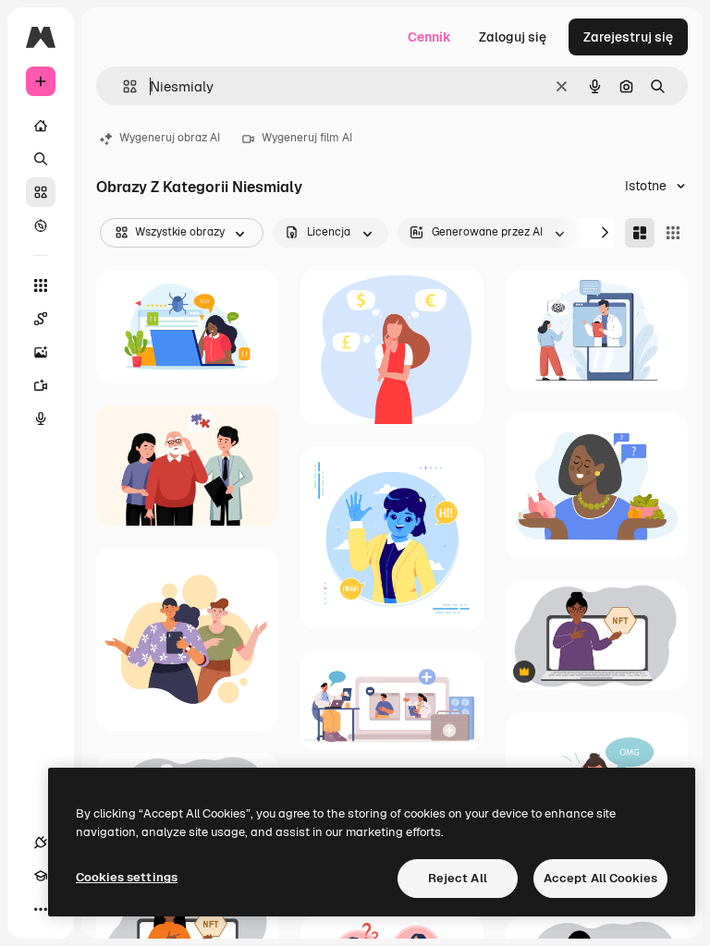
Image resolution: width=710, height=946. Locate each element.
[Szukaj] (40, 159)
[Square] (673, 233)
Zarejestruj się (628, 37)
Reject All (457, 878)
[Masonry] (640, 233)
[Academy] (40, 876)
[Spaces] (40, 319)
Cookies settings (127, 877)
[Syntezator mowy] (40, 418)
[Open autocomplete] (122, 86)
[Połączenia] (40, 842)
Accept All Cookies (600, 878)
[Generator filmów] (40, 385)
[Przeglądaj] (40, 225)
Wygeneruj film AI (307, 137)
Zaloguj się (512, 37)
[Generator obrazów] (40, 352)
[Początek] (40, 125)
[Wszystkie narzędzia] (40, 285)
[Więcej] (40, 909)
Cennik (429, 37)
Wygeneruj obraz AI (169, 137)
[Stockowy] (40, 192)
